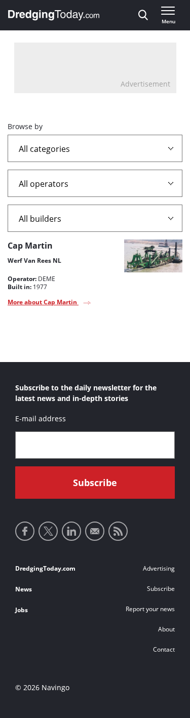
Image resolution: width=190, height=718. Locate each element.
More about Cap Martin (43, 302)
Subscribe (161, 588)
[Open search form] (143, 15)
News (23, 589)
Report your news (150, 609)
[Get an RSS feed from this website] (118, 531)
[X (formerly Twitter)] (48, 531)
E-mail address (40, 418)
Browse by (25, 126)
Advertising (159, 568)
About (166, 629)
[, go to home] (53, 15)
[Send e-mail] (94, 531)
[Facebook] (24, 531)
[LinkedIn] (71, 531)
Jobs (21, 610)
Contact (164, 649)
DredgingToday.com (45, 568)
